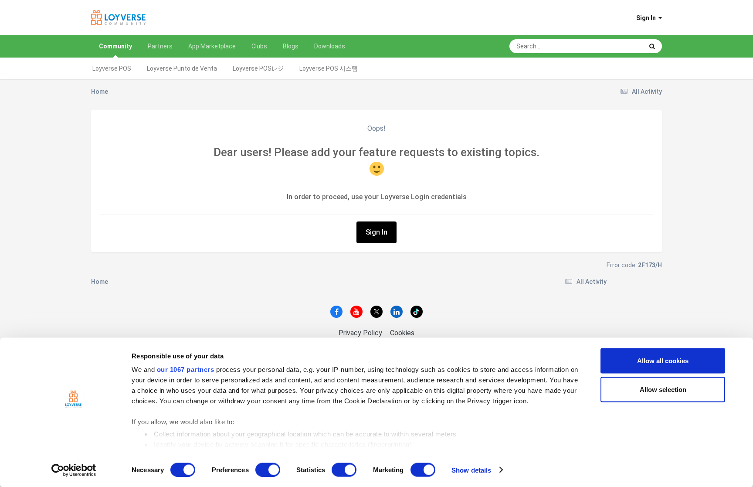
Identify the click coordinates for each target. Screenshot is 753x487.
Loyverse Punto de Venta (182, 68)
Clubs (259, 46)
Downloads (329, 46)
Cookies (402, 333)
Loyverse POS (111, 68)
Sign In (647, 17)
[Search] (652, 46)
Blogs (290, 46)
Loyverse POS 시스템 (328, 68)
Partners (160, 46)
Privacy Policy (360, 333)
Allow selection (663, 389)
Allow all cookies (663, 360)
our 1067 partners (185, 369)
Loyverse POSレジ (258, 68)
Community (115, 46)
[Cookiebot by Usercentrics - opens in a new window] (74, 470)
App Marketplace (212, 46)
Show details (471, 469)
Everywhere (617, 46)
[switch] (267, 470)
